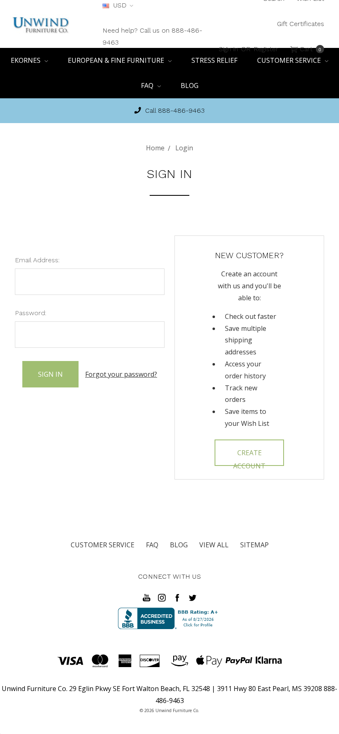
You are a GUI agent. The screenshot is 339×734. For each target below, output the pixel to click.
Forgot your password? (121, 374)
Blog (189, 85)
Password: (30, 313)
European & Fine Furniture (117, 60)
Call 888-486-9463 (174, 110)
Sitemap (254, 544)
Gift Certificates (300, 24)
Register (265, 48)
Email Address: (37, 260)
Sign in (228, 48)
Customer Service (102, 544)
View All (214, 544)
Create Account (249, 457)
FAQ (148, 85)
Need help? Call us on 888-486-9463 (152, 36)
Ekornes (26, 60)
